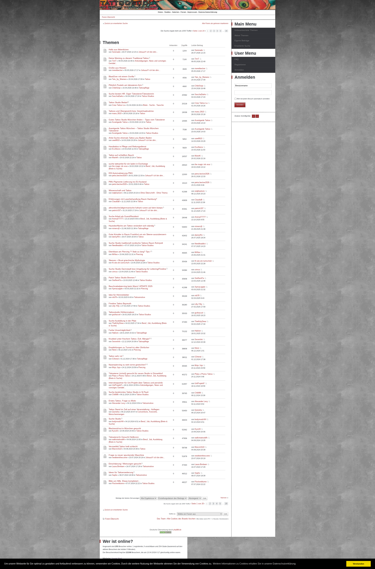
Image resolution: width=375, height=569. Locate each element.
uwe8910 (116, 140)
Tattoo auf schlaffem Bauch (121, 155)
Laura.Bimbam (118, 466)
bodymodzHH (117, 421)
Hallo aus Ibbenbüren (119, 49)
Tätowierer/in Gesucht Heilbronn (124, 437)
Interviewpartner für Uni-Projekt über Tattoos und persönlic (136, 383)
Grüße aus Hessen (117, 68)
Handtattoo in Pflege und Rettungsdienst (127, 146)
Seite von (198, 31)
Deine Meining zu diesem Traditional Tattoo (129, 58)
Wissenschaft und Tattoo (120, 190)
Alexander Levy (118, 403)
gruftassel (116, 314)
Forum (183, 12)
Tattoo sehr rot (115, 356)
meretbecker (117, 70)
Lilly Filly (116, 306)
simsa (114, 272)
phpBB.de (177, 530)
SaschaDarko (117, 96)
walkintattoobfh (118, 439)
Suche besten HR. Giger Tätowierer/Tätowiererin (131, 94)
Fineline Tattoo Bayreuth (120, 303)
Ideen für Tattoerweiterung (121, 472)
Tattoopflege (144, 88)
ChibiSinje (116, 88)
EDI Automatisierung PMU (121, 173)
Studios (167, 12)
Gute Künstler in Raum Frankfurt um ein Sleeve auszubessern (137, 234)
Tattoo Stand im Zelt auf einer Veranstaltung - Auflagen (134, 409)
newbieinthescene (119, 457)
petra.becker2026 (119, 175)
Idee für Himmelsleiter (119, 295)
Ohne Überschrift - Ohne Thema (153, 193)
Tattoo (147, 79)
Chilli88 (115, 394)
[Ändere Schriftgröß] (257, 117)
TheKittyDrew (117, 323)
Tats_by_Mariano (119, 79)
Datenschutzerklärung (207, 12)
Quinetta (115, 412)
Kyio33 (115, 431)
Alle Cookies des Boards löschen (181, 519)
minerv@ (116, 228)
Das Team (161, 519)
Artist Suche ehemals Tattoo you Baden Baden (130, 138)
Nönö (114, 350)
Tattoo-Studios (148, 96)
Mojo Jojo (116, 367)
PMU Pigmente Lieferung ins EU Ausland (127, 182)
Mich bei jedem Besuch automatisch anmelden (253, 99)
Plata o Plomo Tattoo (121, 376)
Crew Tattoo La (118, 105)
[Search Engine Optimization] (165, 533)
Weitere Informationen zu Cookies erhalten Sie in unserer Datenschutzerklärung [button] (254, 563)
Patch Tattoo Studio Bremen (122, 277)
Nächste (224, 498)
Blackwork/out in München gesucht (125, 428)
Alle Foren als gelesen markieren (215, 23)
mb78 (114, 297)
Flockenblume (118, 483)
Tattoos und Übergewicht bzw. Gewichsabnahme (131, 111)
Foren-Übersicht (108, 17)
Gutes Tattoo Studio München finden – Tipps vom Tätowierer (137, 119)
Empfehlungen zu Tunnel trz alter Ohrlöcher (129, 347)
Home (160, 12)
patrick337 (116, 210)
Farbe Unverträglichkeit (119, 330)
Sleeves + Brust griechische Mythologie (127, 260)
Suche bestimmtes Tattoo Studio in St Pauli (128, 392)
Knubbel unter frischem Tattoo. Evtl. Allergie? (129, 339)
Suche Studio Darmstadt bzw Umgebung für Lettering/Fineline (137, 269)
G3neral (115, 359)
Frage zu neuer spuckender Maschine (126, 455)
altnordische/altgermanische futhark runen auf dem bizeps (136, 208)
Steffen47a (116, 280)
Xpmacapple (117, 289)
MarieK (115, 157)
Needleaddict (117, 245)
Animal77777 (117, 219)
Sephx (114, 475)
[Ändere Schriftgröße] (253, 117)
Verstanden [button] (358, 564)
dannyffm (116, 237)
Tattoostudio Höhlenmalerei (121, 312)
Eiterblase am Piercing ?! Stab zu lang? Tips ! (130, 251)
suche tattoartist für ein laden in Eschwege (128, 164)
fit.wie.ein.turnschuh (120, 263)
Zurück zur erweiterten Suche (116, 23)
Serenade (116, 52)
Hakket (115, 333)
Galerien (175, 12)
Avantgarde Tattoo (120, 122)
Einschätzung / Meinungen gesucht (125, 464)
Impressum (192, 12)
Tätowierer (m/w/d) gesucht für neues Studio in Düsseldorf (136, 373)
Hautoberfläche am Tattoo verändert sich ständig (131, 226)
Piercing (139, 254)
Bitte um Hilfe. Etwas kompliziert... (124, 481)
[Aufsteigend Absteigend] (198, 498)
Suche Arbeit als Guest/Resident (124, 216)
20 (226, 31)
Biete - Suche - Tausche (153, 105)
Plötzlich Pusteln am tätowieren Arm (125, 85)
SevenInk (116, 341)
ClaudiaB (116, 201)
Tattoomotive (139, 297)
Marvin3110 (117, 449)
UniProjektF (117, 385)
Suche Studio (115, 419)
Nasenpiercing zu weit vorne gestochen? (127, 365)
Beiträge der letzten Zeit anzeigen (128, 498)
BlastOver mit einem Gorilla (121, 76)
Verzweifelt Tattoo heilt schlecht (123, 446)
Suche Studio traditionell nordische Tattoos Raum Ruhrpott (136, 243)
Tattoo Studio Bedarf (118, 102)
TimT (114, 61)
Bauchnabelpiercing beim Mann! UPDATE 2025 (130, 286)
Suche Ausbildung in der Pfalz (122, 321)
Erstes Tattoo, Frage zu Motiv (122, 401)
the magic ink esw (119, 166)
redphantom (117, 193)
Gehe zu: (172, 514)
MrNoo (115, 254)
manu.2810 (116, 113)
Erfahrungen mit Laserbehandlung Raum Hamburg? (133, 199)
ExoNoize (116, 149)
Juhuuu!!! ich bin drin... (148, 52)
